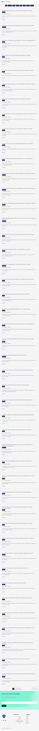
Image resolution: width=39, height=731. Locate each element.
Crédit (21, 5)
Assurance (9, 5)
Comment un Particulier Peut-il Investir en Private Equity (15, 385)
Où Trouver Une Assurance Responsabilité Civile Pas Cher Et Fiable (18, 25)
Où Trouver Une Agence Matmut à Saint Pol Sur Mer (14, 355)
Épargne (28, 5)
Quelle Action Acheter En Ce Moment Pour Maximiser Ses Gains (17, 597)
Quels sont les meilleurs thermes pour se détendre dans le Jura (16, 98)
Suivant (35, 688)
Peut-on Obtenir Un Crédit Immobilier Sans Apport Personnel (16, 55)
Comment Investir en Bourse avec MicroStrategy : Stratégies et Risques (18, 84)
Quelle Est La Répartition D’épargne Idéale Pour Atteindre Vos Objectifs (19, 203)
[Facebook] (3, 720)
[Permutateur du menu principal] (36, 2)
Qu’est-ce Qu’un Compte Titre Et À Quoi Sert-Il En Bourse (16, 658)
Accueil (19, 716)
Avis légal (19, 717)
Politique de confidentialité (19, 721)
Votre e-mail (3, 700)
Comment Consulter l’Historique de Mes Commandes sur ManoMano (18, 414)
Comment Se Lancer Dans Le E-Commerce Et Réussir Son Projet (17, 128)
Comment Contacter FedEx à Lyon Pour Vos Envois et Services (16, 429)
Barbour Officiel (7, 1)
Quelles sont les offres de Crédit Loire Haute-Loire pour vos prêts (17, 523)
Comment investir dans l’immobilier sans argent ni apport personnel (18, 279)
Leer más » (3, 19)
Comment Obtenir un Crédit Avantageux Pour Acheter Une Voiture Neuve (19, 113)
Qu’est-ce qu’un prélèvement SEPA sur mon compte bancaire (16, 309)
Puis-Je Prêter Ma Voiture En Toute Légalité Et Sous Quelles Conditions (18, 173)
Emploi (24, 5)
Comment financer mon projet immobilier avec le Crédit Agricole (17, 158)
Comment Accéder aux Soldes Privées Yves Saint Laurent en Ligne (17, 70)
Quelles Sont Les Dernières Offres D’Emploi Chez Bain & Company (18, 538)
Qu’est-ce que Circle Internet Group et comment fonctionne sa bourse (18, 234)
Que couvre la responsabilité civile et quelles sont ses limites (16, 264)
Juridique (32, 5)
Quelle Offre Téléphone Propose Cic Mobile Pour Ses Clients (16, 249)
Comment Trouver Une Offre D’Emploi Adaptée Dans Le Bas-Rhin (17, 143)
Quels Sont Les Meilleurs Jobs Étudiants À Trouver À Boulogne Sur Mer (19, 40)
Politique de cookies (20, 720)
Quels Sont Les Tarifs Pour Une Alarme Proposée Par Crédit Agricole (18, 324)
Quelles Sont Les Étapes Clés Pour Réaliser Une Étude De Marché (17, 370)
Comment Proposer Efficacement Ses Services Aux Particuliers (16, 492)
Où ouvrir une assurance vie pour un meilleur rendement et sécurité (17, 553)
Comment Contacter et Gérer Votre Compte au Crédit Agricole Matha (18, 612)
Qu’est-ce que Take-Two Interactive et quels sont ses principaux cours (18, 627)
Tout (6, 5)
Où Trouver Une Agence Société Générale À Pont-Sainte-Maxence (17, 399)
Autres (14, 5)
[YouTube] (5, 720)
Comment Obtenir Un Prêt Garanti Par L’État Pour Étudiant (16, 294)
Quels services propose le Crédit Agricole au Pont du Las (15, 568)
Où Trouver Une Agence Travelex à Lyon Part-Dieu (14, 583)
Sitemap (19, 722)
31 (19, 688)
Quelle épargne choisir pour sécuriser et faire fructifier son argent (17, 10)
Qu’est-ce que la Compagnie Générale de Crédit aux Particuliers (17, 461)
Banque (17, 5)
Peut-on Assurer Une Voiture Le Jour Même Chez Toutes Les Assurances (19, 188)
